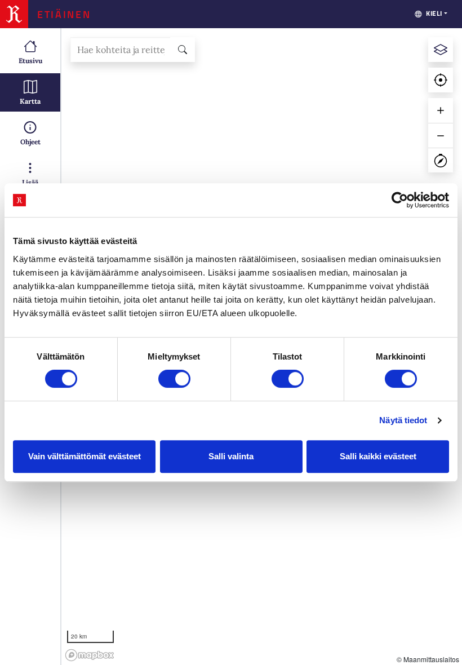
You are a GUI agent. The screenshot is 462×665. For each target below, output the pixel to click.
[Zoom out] (440, 135)
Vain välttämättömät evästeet (84, 456)
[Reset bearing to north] (440, 160)
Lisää (30, 182)
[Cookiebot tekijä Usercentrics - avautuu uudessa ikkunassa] (399, 200)
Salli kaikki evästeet (378, 456)
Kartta (30, 101)
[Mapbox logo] (89, 655)
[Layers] (440, 49)
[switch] (174, 379)
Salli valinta (231, 456)
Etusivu (30, 60)
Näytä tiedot (403, 420)
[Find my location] (440, 80)
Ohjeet (30, 142)
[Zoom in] (440, 110)
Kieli (434, 13)
